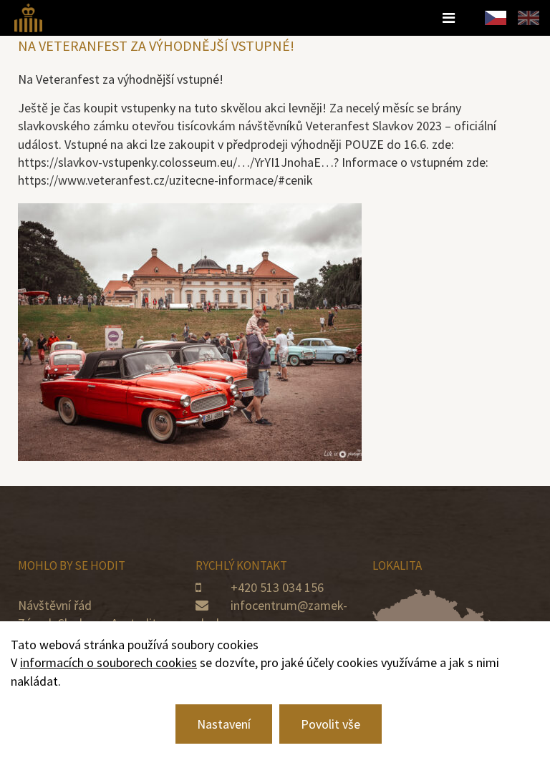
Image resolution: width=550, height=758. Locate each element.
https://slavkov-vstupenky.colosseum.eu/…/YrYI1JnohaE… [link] (176, 162)
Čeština (495, 18)
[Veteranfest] (28, 16)
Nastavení (224, 724)
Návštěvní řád (55, 605)
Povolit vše (330, 724)
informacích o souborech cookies (108, 662)
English (528, 18)
